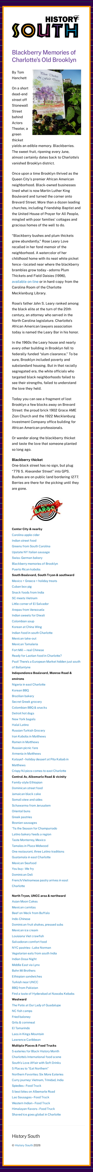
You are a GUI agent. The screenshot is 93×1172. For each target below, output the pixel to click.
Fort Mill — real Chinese (28, 650)
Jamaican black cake (26, 794)
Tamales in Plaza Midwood (30, 846)
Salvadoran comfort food (29, 941)
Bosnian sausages (24, 822)
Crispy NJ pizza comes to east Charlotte (39, 771)
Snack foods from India (28, 592)
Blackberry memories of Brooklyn (35, 563)
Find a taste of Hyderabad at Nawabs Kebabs (43, 993)
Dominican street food (27, 788)
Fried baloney (21, 1016)
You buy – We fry (23, 868)
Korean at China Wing (27, 627)
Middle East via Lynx (26, 965)
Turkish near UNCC (25, 982)
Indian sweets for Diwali (28, 615)
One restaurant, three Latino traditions (38, 851)
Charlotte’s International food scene (36, 1057)
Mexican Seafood (24, 863)
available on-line (25, 282)
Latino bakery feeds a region (31, 834)
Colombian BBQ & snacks (29, 707)
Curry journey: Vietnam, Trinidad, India (38, 1080)
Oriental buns (21, 811)
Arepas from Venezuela (28, 609)
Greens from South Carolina (31, 546)
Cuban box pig (22, 586)
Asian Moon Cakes (25, 901)
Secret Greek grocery (27, 701)
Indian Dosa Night (24, 959)
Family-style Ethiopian (27, 782)
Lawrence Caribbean (26, 1039)
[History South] (45, 36)
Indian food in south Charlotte (32, 633)
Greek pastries (22, 817)
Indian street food (24, 540)
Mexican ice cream (25, 930)
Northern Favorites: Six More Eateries (37, 1074)
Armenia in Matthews (26, 753)
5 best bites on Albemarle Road (33, 1091)
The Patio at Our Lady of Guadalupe (36, 1005)
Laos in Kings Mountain (28, 1034)
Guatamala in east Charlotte (31, 857)
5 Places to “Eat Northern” (30, 1068)
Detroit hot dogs (23, 713)
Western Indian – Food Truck (31, 1103)
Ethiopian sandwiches (27, 976)
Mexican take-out (24, 638)
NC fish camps (22, 1011)
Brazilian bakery (23, 696)
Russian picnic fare (25, 748)
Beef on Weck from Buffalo (31, 913)
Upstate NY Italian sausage (31, 552)
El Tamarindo (21, 1028)
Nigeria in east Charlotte (28, 684)
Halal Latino (20, 725)
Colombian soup (23, 621)
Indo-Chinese (21, 919)
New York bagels (23, 719)
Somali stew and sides (27, 799)
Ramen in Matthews (25, 742)
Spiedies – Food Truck (26, 1085)
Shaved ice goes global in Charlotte (36, 1114)
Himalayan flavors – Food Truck (33, 1109)
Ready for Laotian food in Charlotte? (37, 655)
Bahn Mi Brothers (23, 970)
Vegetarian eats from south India (34, 953)
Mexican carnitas (24, 907)
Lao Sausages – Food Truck (30, 1097)
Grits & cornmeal (23, 1022)
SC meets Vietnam (24, 598)
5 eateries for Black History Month (35, 1051)
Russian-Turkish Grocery (28, 730)
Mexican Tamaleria (25, 644)
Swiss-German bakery (27, 558)
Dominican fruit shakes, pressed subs (37, 924)
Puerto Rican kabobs (26, 569)
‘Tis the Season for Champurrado (34, 828)
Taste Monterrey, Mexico (29, 840)
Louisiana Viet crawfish (28, 936)
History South (24, 1145)
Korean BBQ (20, 690)
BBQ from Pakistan (25, 987)
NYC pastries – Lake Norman (31, 947)
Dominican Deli (22, 874)
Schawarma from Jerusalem (31, 805)
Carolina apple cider (26, 535)
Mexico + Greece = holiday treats (34, 581)
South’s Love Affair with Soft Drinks (36, 1063)
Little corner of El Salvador (30, 604)
